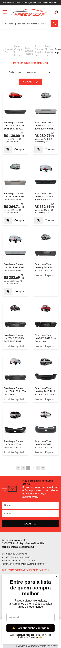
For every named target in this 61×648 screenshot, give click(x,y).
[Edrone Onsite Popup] (30, 324)
